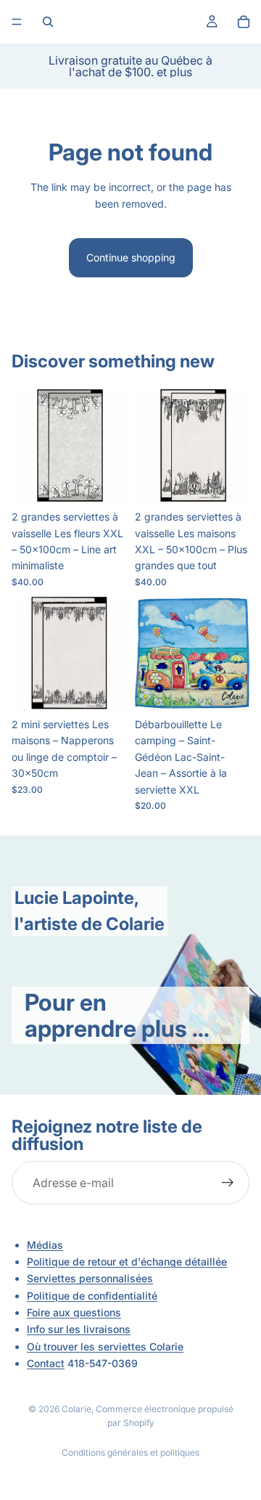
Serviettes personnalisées (90, 1278)
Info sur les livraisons (78, 1329)
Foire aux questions (74, 1312)
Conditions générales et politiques (130, 1452)
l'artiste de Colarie (89, 923)
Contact (46, 1363)
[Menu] (16, 21)
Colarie (76, 1408)
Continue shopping (130, 257)
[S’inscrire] (227, 1182)
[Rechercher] (48, 22)
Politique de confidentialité (92, 1295)
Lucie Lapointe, (76, 897)
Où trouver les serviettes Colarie (105, 1346)
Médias (45, 1245)
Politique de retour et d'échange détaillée (127, 1261)
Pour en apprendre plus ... (117, 1015)
